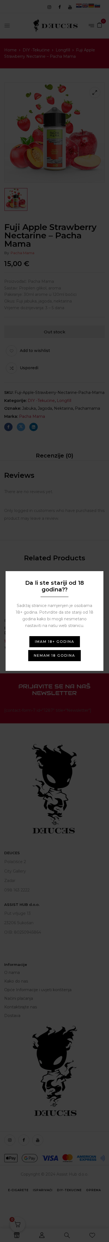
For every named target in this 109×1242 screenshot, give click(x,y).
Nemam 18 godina (54, 655)
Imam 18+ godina (54, 641)
